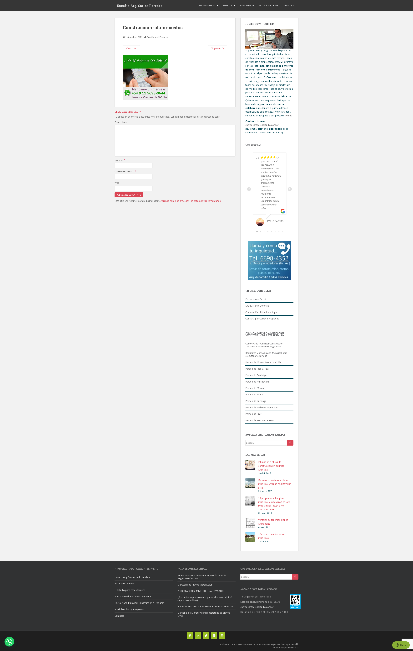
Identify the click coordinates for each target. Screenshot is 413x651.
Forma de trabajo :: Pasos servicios (133, 596)
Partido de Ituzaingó (256, 401)
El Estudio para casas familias (130, 589)
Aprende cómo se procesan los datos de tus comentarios (191, 200)
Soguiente (216, 48)
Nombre (120, 160)
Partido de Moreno (255, 388)
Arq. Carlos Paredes (125, 583)
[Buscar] (290, 443)
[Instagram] (222, 635)
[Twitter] (206, 635)
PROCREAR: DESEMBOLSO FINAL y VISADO (200, 590)
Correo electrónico (125, 171)
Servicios (227, 5)
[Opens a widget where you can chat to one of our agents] (401, 645)
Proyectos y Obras (268, 5)
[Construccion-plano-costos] (145, 77)
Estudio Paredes (207, 5)
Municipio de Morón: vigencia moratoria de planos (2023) (203, 614)
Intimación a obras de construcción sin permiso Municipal (271, 465)
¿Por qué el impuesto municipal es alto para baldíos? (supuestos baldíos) (204, 599)
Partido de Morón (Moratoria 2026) (263, 362)
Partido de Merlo (254, 394)
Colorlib (294, 644)
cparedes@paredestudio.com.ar (261, 124)
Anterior (132, 48)
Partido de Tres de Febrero (259, 420)
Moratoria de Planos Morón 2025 (194, 584)
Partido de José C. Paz (256, 368)
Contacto (288, 5)
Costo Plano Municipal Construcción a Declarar (139, 602)
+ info (289, 115)
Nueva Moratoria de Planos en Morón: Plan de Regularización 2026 (201, 577)
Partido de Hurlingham (257, 381)
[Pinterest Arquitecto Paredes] (214, 635)
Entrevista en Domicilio (257, 305)
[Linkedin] (198, 635)
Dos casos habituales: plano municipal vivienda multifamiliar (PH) (274, 483)
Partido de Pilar (253, 413)
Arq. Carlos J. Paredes (157, 36)
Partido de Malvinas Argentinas (261, 407)
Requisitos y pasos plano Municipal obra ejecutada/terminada (266, 354)
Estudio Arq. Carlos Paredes (139, 6)
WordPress (293, 647)
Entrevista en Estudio (256, 299)
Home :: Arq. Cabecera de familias (132, 577)
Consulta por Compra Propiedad (262, 318)
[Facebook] (190, 635)
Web (117, 182)
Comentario (121, 122)
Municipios (245, 5)
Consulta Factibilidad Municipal (261, 312)
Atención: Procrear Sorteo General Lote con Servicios (205, 606)
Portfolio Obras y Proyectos (129, 609)
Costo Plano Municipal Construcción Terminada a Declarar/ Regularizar (264, 345)
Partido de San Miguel (256, 375)
